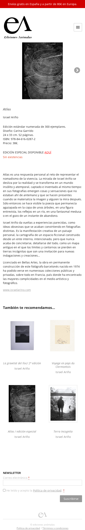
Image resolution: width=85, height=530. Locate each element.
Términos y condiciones (55, 528)
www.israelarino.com (17, 290)
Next (77, 70)
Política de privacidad (47, 490)
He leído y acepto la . (35, 490)
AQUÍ (47, 152)
